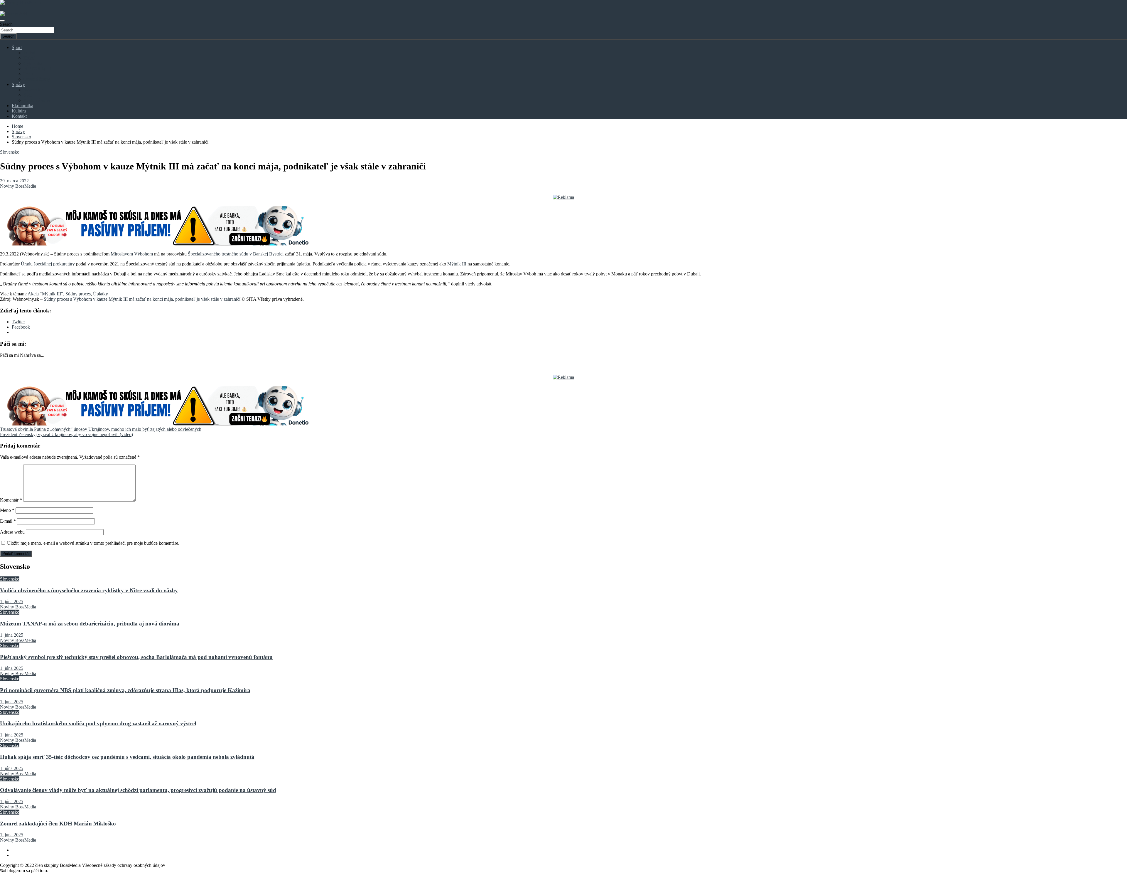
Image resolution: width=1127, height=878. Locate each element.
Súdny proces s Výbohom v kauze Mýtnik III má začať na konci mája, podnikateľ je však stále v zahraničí (142, 299)
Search (6, 24)
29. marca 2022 (14, 180)
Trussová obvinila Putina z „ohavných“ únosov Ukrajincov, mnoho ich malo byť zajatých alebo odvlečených (100, 429)
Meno (7, 510)
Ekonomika (22, 105)
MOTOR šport (37, 68)
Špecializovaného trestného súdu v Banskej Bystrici (236, 253)
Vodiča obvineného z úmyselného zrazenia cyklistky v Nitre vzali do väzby (89, 590)
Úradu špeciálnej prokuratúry (47, 263)
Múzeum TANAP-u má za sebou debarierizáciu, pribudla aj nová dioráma (89, 623)
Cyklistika (32, 63)
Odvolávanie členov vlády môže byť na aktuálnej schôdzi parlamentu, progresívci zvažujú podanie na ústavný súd (138, 790)
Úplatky (100, 293)
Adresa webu (12, 531)
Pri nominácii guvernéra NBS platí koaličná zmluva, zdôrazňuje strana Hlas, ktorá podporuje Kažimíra (125, 690)
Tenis (28, 73)
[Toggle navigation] (2, 20)
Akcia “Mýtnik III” (45, 293)
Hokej (29, 57)
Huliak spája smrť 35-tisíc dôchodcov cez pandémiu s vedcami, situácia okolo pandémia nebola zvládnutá (127, 757)
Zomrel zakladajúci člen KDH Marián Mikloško (58, 823)
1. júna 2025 (11, 601)
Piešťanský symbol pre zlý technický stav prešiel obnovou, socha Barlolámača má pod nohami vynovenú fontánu (136, 657)
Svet (27, 94)
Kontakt (19, 116)
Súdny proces (78, 293)
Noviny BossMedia (18, 186)
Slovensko (33, 89)
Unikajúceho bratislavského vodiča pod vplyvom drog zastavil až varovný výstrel (98, 723)
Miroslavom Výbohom (132, 253)
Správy (18, 84)
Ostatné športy (36, 79)
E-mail (8, 521)
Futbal (29, 52)
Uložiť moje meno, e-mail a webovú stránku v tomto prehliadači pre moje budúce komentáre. (93, 543)
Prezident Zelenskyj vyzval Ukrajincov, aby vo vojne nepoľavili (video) (66, 434)
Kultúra (19, 110)
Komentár (11, 499)
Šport (17, 47)
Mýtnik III (456, 263)
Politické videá (37, 100)
